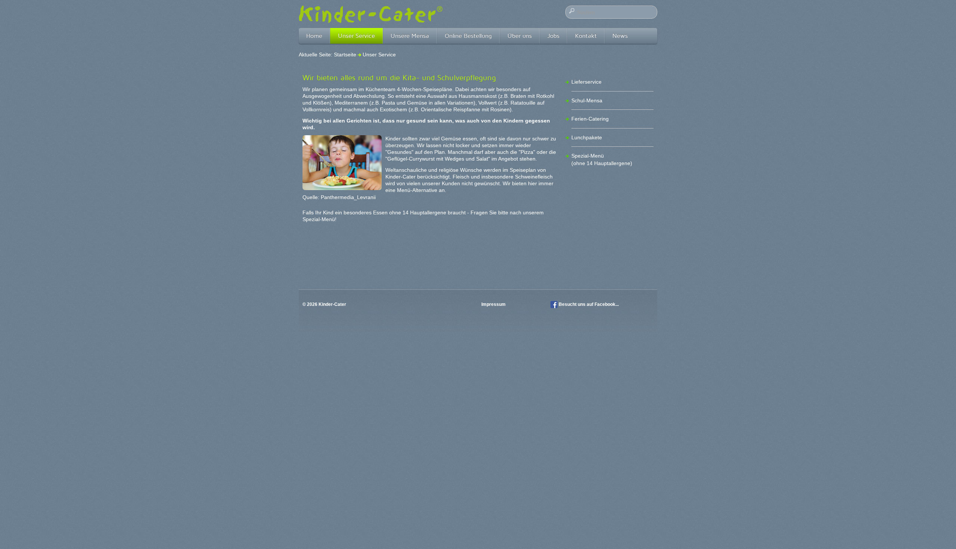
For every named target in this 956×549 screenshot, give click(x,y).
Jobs (553, 35)
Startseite (345, 55)
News (620, 35)
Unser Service (356, 35)
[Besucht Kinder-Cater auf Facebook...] (554, 304)
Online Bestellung (468, 35)
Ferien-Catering (590, 119)
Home (314, 35)
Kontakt (586, 35)
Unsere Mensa (410, 35)
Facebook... (607, 304)
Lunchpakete (586, 137)
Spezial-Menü (318, 219)
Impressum (494, 304)
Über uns (520, 35)
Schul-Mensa (586, 100)
